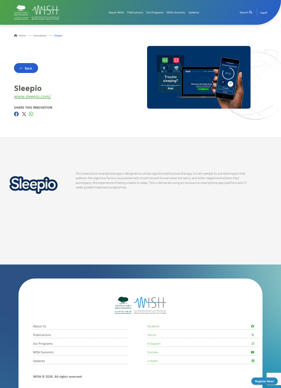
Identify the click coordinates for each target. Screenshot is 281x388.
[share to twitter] (24, 114)
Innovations (40, 35)
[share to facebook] (16, 114)
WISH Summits (176, 12)
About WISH (116, 12)
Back (28, 68)
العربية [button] (263, 12)
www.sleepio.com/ (32, 96)
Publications (135, 12)
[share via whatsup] (31, 114)
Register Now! (264, 381)
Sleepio (58, 35)
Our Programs (155, 12)
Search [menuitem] (244, 12)
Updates (193, 12)
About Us (39, 326)
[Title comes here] (36, 12)
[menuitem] (263, 12)
